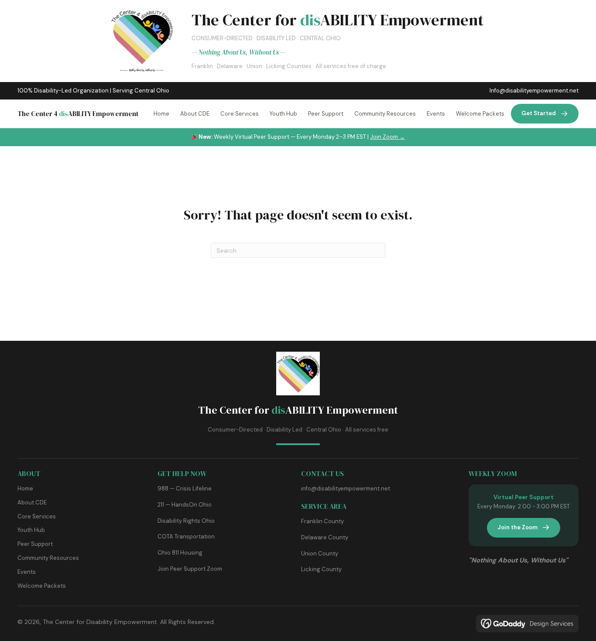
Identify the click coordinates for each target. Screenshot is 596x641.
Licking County (321, 569)
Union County (319, 553)
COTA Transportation (186, 536)
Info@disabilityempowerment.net (534, 90)
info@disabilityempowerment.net (345, 488)
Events (26, 572)
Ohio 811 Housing (180, 552)
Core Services (36, 516)
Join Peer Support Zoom (190, 568)
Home (25, 488)
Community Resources (48, 558)
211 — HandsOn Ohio (185, 504)
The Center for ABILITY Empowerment (298, 410)
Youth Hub (31, 530)
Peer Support (35, 544)
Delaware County (324, 537)
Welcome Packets (41, 586)
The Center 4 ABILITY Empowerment (77, 113)
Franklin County (322, 521)
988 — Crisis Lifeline (185, 488)
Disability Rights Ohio (186, 520)
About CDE (32, 502)
